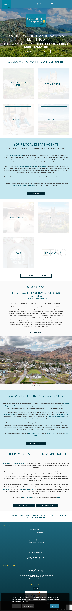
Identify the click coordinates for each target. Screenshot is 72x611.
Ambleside (16, 185)
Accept (54, 606)
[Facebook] (37, 4)
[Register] (18, 119)
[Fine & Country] (53, 252)
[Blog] (18, 252)
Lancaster (32, 185)
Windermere (23, 185)
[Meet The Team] (18, 217)
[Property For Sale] (18, 83)
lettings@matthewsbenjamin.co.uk (36, 542)
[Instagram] (40, 4)
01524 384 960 (27, 497)
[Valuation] (53, 119)
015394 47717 (39, 532)
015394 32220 (38, 529)
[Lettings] (53, 217)
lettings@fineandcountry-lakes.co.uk (36, 558)
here (58, 497)
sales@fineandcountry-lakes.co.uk (36, 557)
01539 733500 (39, 552)
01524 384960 (39, 536)
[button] (52, 4)
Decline (16, 606)
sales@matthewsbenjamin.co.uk (36, 541)
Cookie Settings (28, 606)
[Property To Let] (53, 83)
